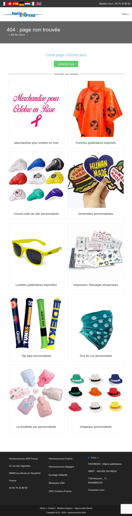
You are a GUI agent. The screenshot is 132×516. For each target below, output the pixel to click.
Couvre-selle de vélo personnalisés (36, 213)
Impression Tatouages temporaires (96, 285)
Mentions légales (64, 508)
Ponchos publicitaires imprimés (96, 142)
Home (42, 508)
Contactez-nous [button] (96, 490)
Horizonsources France (60, 458)
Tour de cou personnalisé (96, 355)
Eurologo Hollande (58, 475)
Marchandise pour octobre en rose (36, 142)
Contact (51, 508)
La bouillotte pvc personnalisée (36, 426)
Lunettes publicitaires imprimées (36, 285)
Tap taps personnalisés (36, 355)
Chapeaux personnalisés (96, 426)
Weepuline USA (57, 483)
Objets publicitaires (112, 464)
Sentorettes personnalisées (95, 213)
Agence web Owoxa (83, 508)
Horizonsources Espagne (61, 466)
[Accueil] (7, 35)
